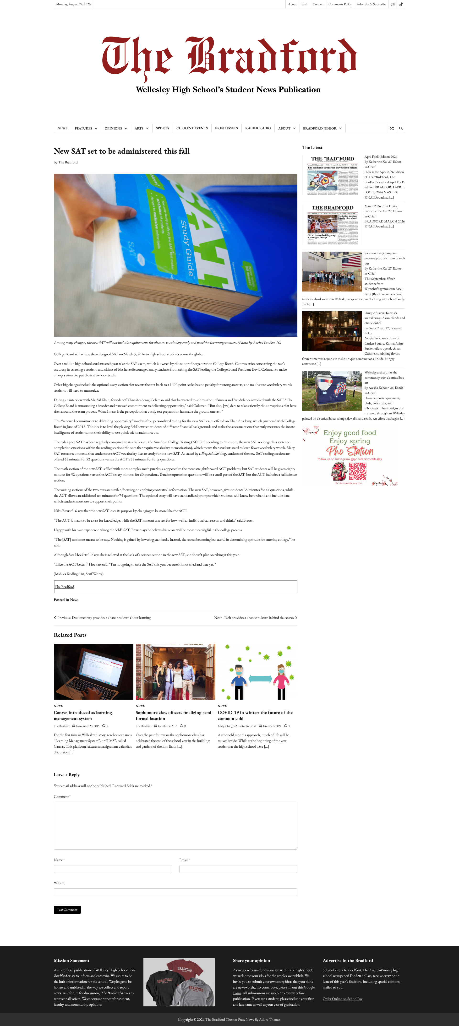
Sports (162, 128)
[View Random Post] (391, 128)
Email (184, 859)
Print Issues (226, 128)
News (62, 128)
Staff (305, 4)
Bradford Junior (320, 128)
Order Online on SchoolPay (342, 998)
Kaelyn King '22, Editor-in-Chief (237, 726)
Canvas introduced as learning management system (83, 715)
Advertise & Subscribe (371, 4)
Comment (62, 796)
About (292, 4)
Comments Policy (340, 4)
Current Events (192, 128)
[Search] (400, 128)
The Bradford (68, 162)
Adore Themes (269, 1019)
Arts (139, 128)
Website (59, 883)
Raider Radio (258, 128)
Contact (318, 4)
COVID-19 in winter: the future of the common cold (255, 715)
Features (83, 128)
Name (59, 859)
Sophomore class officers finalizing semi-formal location (174, 715)
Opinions (113, 128)
